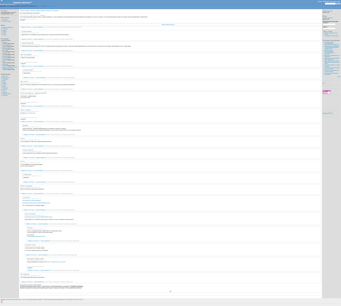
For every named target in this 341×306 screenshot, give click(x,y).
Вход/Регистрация (327, 11)
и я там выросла (6, 56)
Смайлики (5, 88)
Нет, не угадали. (26, 54)
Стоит (23, 138)
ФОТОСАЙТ (326, 1)
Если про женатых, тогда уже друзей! (34, 93)
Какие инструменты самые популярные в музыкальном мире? (332, 62)
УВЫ (3, 61)
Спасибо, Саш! (30, 245)
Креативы (5, 76)
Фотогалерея (333, 1)
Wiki (338, 1)
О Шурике (5, 95)
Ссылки (4, 89)
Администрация (6, 93)
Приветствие (5, 77)
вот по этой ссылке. (30, 113)
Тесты (4, 90)
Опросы (4, 30)
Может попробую (26, 186)
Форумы (4, 31)
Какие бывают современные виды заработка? (331, 59)
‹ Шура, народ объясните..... (168, 24)
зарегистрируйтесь (38, 27)
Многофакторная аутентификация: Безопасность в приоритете (331, 43)
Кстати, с (30, 228)
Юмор (4, 86)
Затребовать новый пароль (331, 35)
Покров (4, 42)
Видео (4, 80)
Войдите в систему (26, 27)
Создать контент (6, 21)
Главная (320, 1)
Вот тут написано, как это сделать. (57, 262)
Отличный (5, 64)
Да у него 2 (24, 81)
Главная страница (24, 10)
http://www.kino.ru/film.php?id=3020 (36, 236)
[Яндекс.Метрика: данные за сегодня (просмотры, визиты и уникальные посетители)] (328, 113)
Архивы (4, 34)
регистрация (40, 6)
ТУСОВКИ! (5, 79)
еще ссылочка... (30, 214)
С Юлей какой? (28, 70)
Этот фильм (25, 274)
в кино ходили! (28, 150)
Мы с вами (5, 50)
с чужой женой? (26, 31)
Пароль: (325, 27)
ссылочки (26, 197)
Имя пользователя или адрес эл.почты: (330, 22)
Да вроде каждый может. (35, 259)
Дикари (25, 125)
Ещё (339, 76)
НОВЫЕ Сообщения (7, 27)
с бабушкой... (27, 174)
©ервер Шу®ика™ (22, 2)
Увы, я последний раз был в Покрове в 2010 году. (9, 67)
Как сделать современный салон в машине (331, 71)
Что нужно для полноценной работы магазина (331, 68)
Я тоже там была (6, 45)
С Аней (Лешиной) (27, 43)
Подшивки (5, 28)
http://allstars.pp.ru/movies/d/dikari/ (32, 200)
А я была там (6, 53)
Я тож (23, 161)
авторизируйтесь (50, 6)
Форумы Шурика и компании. (44, 10)
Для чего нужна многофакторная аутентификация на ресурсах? (329, 52)
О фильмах (56, 10)
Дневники (5, 19)
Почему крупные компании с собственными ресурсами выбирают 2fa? (332, 47)
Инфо (4, 82)
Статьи (4, 85)
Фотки (4, 33)
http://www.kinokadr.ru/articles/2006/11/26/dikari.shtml (36, 203)
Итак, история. (26, 110)
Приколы (4, 92)
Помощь (4, 83)
